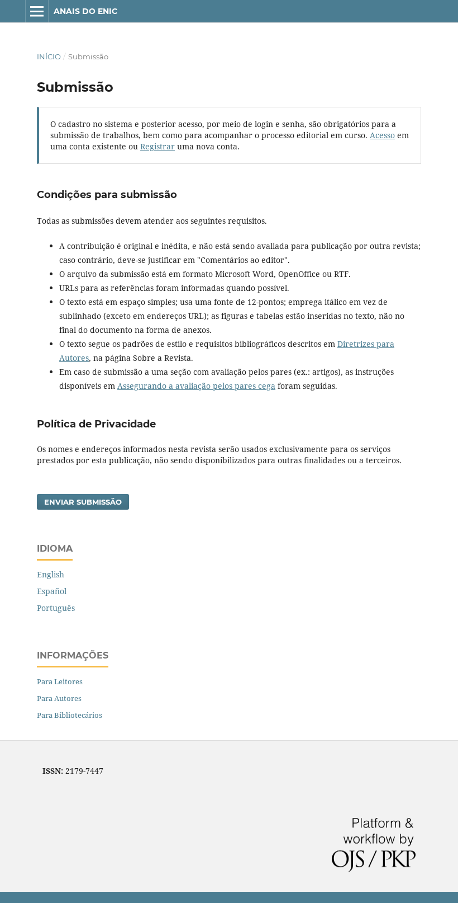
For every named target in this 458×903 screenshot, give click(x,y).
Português (56, 608)
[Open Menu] (37, 11)
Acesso (382, 135)
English (50, 574)
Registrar (157, 146)
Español (51, 591)
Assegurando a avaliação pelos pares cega (196, 385)
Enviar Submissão (83, 501)
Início (49, 56)
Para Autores (59, 698)
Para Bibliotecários (69, 715)
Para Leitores (60, 681)
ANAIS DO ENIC (85, 11)
